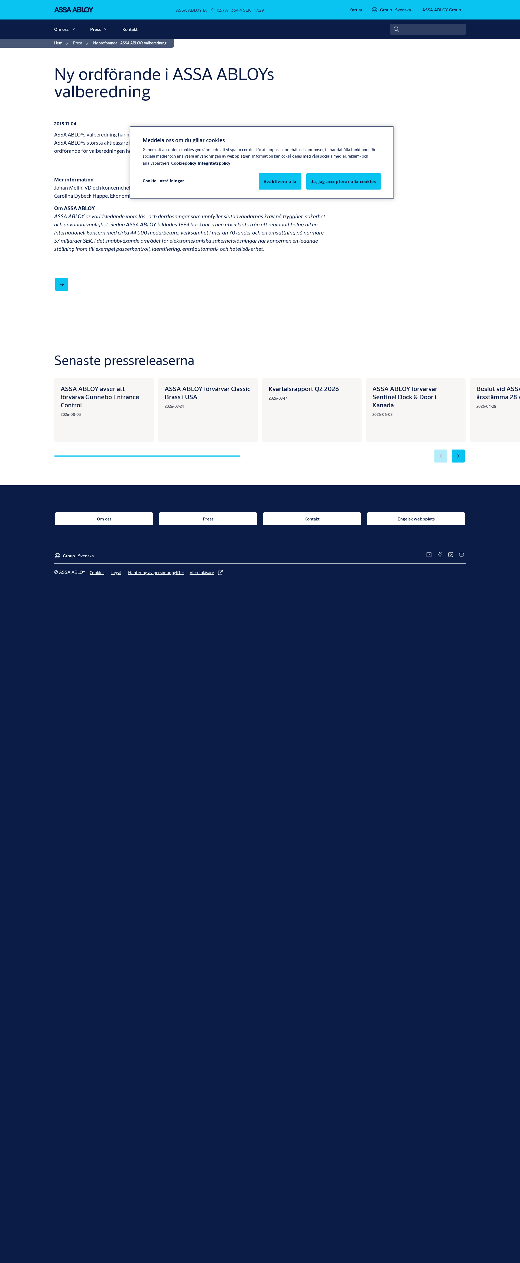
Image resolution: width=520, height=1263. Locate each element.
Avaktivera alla (280, 181)
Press (95, 29)
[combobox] (428, 29)
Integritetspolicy (214, 163)
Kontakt (130, 29)
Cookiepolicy (183, 163)
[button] (73, 29)
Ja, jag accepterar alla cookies (343, 181)
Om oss (61, 29)
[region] (262, 162)
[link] (355, 10)
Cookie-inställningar (163, 180)
